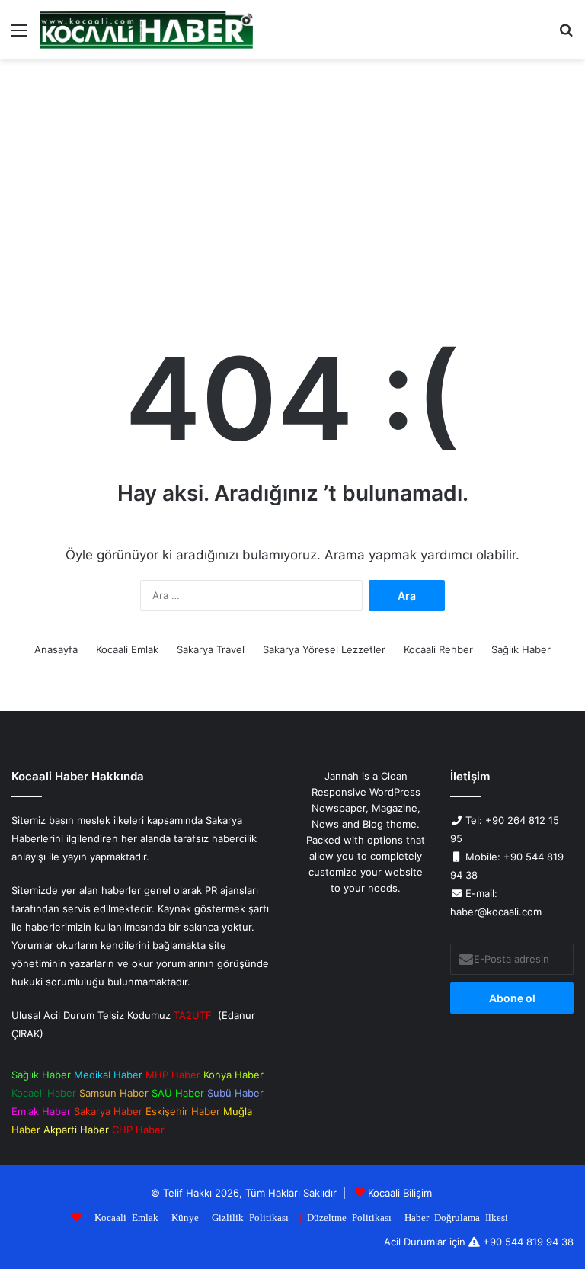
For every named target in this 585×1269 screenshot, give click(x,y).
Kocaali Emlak (127, 649)
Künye (185, 1217)
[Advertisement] (292, 189)
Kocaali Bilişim (400, 1193)
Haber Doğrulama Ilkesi (456, 1217)
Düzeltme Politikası (349, 1217)
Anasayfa (56, 649)
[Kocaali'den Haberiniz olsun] (146, 30)
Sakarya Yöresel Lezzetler (324, 649)
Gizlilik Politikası (250, 1217)
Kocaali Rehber (438, 649)
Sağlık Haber (521, 649)
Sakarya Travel (211, 649)
